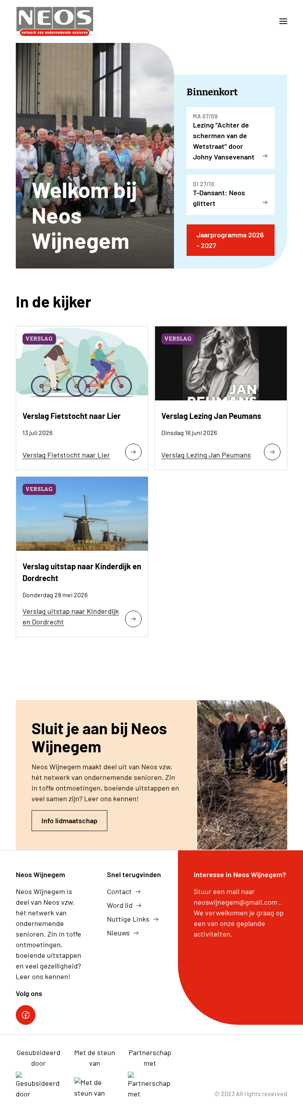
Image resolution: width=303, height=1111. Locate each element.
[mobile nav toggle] (280, 21)
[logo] (55, 21)
